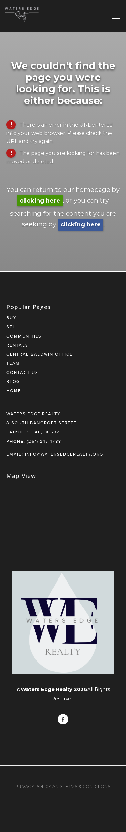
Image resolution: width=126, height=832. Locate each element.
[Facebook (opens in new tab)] (63, 719)
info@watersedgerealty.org (64, 454)
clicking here (40, 200)
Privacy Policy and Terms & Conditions (63, 786)
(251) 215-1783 (44, 441)
